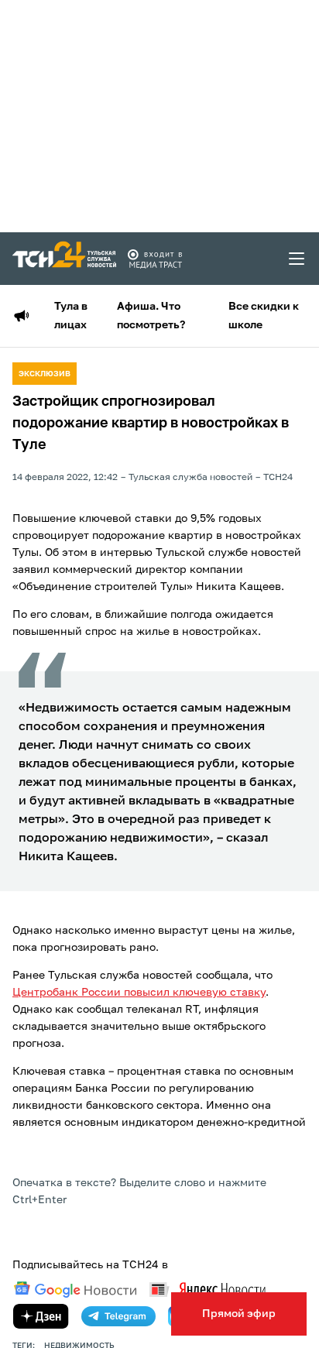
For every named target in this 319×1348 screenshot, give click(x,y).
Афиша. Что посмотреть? (151, 316)
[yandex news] (207, 1289)
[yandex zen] (41, 1316)
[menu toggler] (297, 258)
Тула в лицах (70, 316)
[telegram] (118, 1316)
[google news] (75, 1289)
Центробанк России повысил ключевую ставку (139, 992)
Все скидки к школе (263, 316)
